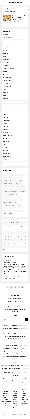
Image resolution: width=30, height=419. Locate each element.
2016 (11, 180)
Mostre (5, 99)
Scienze (5, 132)
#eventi (5, 180)
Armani (16, 183)
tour (5, 213)
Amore (5, 183)
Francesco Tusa (17, 19)
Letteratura (7, 86)
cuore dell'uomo (13, 191)
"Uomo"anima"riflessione (16, 177)
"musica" (6, 177)
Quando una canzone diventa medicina (14, 356)
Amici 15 (20, 180)
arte (21, 183)
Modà (16, 199)
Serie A (22, 208)
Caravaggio (11, 186)
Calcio (5, 50)
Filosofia (6, 74)
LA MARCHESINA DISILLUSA (15, 301)
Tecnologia (7, 153)
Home (4, 8)
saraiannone (15, 208)
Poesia (5, 114)
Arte (4, 41)
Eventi (5, 71)
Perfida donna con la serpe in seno (12, 341)
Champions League (20, 186)
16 (25, 236)
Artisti (5, 44)
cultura (5, 191)
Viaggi (5, 160)
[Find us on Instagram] (15, 287)
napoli (21, 199)
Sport (5, 144)
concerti (17, 188)
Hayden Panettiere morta (15, 298)
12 (11, 236)
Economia (6, 65)
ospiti (10, 202)
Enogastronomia (8, 68)
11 (8, 236)
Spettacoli (6, 141)
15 (21, 236)
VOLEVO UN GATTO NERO (15, 304)
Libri (4, 89)
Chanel (5, 188)
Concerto (23, 188)
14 (18, 236)
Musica (5, 105)
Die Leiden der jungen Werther (10, 365)
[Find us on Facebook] (7, 287)
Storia (5, 147)
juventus (6, 199)
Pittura (5, 111)
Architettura (7, 38)
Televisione (7, 156)
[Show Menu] (2, 2)
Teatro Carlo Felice (18, 210)
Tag (8, 8)
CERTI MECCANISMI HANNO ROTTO (12, 368)
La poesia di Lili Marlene (10, 345)
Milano (11, 199)
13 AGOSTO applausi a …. (11, 373)
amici (15, 180)
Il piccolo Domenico (13, 278)
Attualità (6, 47)
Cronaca (6, 59)
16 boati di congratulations (14, 306)
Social (5, 138)
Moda (5, 95)
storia (5, 210)
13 (15, 236)
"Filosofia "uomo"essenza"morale (17, 175)
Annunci (5, 35)
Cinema (5, 53)
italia (22, 197)
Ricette (5, 126)
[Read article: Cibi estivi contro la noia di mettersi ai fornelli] (7, 18)
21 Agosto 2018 (16, 21)
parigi (15, 202)
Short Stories (7, 135)
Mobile (5, 92)
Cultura (6, 62)
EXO (5, 194)
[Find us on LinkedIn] (18, 287)
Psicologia (6, 120)
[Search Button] (27, 2)
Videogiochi (7, 163)
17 (5, 240)
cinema (11, 188)
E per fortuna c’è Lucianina (10, 351)
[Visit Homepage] (15, 2)
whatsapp (10, 213)
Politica (5, 117)
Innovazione (7, 80)
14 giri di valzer (11, 353)
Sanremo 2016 (7, 208)
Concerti (6, 56)
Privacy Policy (17, 416)
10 (5, 236)
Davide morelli (22, 191)
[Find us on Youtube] (22, 287)
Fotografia (7, 77)
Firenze (17, 197)
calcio (5, 186)
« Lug (4, 249)
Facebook (10, 194)
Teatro (5, 150)
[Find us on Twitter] (11, 287)
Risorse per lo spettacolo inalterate (12, 361)
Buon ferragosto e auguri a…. (11, 348)
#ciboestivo (12, 8)
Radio (5, 123)
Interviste (6, 83)
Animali (10, 183)
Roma (18, 205)
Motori (5, 102)
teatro (10, 210)
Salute (5, 129)
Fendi (16, 194)
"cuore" (5, 175)
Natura (5, 108)
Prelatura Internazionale (9, 205)
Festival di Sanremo (8, 197)
